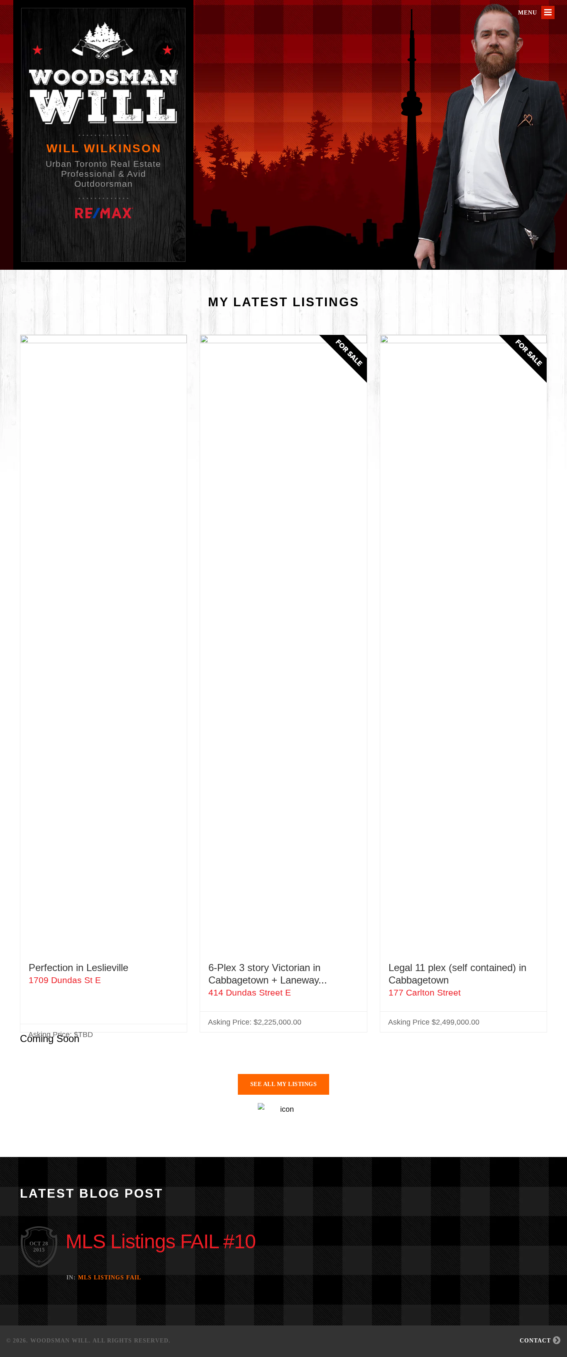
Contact (536, 1340)
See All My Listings (283, 1084)
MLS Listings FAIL (109, 1277)
